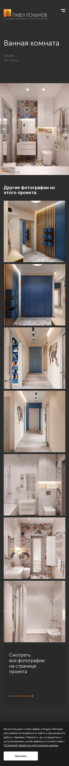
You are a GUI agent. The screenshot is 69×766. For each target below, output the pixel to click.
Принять (21, 756)
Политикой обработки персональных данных (31, 745)
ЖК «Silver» (11, 60)
